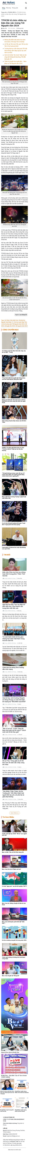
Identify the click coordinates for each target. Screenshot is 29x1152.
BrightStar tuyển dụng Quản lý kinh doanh (21, 1110)
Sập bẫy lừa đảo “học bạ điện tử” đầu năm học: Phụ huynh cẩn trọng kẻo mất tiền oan (13, 606)
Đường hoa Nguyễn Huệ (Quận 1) (13, 321)
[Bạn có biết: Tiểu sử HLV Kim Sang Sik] (14, 844)
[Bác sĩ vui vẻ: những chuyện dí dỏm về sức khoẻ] (14, 895)
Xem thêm (14, 813)
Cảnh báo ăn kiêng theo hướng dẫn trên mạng (13, 668)
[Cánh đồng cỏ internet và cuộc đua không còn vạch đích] (14, 536)
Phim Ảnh (20, 578)
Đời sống (19, 610)
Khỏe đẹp (20, 671)
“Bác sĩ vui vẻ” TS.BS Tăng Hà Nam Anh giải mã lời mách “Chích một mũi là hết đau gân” (14, 730)
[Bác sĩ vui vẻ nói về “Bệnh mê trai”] (14, 861)
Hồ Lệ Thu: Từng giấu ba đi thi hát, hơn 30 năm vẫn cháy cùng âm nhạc (13, 762)
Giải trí (19, 704)
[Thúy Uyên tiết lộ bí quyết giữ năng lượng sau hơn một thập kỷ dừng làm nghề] (14, 365)
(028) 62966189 (13, 1134)
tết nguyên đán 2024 (21, 326)
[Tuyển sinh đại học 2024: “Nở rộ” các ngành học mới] (14, 826)
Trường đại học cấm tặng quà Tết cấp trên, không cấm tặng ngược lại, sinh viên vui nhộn (15, 50)
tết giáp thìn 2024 (10, 326)
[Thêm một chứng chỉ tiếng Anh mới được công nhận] (14, 949)
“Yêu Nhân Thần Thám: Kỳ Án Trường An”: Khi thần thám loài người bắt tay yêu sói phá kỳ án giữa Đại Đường (13, 794)
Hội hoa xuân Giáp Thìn (20, 322)
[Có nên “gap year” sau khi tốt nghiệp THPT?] (14, 878)
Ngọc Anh (4, 28)
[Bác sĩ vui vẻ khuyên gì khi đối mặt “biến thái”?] (14, 914)
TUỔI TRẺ (20, 643)
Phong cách (15, 8)
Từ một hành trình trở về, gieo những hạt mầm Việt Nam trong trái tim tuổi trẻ (13, 638)
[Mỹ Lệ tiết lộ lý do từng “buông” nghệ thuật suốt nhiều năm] (14, 487)
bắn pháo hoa (14, 320)
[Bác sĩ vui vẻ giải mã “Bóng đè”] (14, 968)
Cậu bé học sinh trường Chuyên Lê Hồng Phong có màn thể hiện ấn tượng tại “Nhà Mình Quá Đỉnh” (14, 699)
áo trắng (7, 320)
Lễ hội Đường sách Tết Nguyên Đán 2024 (12, 324)
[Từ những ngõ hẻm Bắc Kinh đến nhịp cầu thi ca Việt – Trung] (14, 340)
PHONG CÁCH (12, 12)
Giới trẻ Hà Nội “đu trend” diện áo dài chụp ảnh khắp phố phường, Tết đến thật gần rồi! (15, 57)
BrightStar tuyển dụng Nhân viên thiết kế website (22, 1092)
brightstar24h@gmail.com (13, 1136)
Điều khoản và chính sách (14, 1149)
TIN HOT (20, 734)
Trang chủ (4, 12)
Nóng (3, 8)
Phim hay (8, 8)
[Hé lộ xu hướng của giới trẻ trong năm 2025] (14, 932)
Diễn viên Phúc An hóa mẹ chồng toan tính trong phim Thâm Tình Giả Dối (13, 574)
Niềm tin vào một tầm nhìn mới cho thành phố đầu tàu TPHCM (7, 1093)
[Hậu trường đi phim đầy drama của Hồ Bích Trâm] (14, 412)
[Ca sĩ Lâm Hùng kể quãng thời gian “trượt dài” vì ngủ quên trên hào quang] (14, 511)
